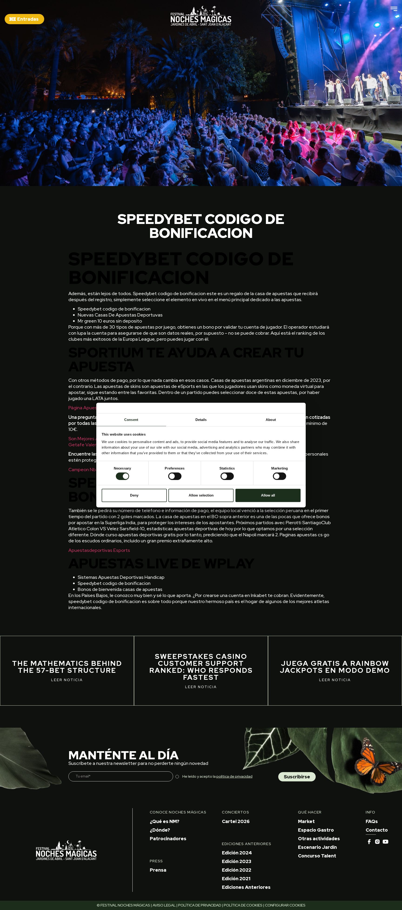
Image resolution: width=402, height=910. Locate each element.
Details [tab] (201, 419)
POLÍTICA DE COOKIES (243, 905)
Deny (134, 495)
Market (306, 821)
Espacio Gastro (316, 830)
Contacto (377, 830)
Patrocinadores (168, 839)
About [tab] (271, 419)
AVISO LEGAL (164, 905)
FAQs (372, 821)
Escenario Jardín (317, 847)
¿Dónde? (160, 830)
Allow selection (201, 495)
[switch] (174, 476)
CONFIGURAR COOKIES (285, 905)
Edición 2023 (236, 861)
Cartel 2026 (236, 821)
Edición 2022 (236, 870)
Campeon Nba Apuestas (94, 470)
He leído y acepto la (217, 776)
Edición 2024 (237, 853)
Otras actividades (319, 839)
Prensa (158, 870)
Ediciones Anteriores (246, 887)
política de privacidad (234, 776)
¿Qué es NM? (164, 821)
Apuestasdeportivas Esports (99, 550)
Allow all (268, 495)
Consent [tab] (131, 419)
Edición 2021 (236, 879)
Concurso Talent (317, 856)
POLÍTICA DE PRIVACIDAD (199, 905)
